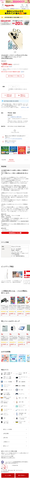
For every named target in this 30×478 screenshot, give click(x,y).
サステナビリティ (19, 470)
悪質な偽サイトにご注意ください (8, 457)
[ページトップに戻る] (28, 473)
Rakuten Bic (9, 6)
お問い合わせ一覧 (11, 470)
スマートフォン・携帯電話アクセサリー (11, 8)
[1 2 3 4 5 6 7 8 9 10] (14, 86)
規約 (28, 107)
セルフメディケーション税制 (7, 456)
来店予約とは (23, 107)
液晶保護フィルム (25, 8)
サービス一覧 (4, 470)
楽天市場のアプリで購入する (15, 76)
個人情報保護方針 (5, 471)
